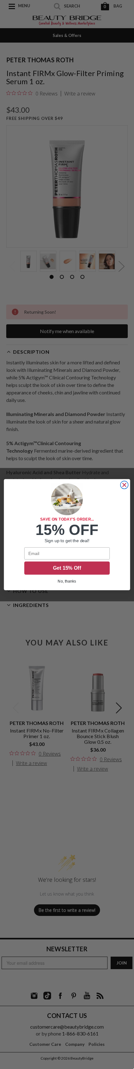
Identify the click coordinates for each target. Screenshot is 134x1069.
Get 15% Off (67, 568)
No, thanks (67, 581)
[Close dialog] (124, 485)
